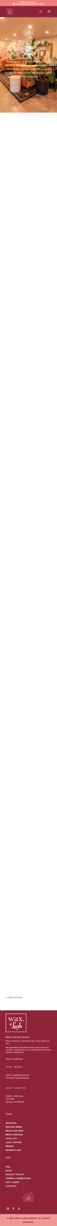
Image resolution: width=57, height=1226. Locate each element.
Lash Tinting (14, 1142)
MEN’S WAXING (14, 1134)
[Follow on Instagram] (8, 1208)
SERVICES (11, 1123)
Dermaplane (13, 1150)
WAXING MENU (14, 1127)
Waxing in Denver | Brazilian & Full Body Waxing (28, 511)
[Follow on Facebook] (13, 1208)
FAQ (8, 1166)
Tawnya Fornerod (22, 162)
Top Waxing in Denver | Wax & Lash (26, 685)
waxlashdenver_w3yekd (26, 250)
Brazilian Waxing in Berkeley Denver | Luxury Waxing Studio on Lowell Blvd (27, 598)
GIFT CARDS (12, 1182)
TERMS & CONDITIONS (18, 1178)
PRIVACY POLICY (15, 1174)
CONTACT (11, 1186)
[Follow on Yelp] (19, 1208)
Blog (9, 1170)
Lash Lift (11, 1138)
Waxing (14, 166)
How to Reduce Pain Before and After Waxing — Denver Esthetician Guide (26, 158)
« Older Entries (14, 997)
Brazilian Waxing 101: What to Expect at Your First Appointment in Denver (27, 859)
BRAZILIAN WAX (15, 1130)
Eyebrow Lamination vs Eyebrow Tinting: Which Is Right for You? (28, 771)
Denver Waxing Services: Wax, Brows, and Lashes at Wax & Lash (26, 946)
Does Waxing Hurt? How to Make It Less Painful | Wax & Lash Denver (28, 423)
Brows (10, 1146)
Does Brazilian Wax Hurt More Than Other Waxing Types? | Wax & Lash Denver (26, 334)
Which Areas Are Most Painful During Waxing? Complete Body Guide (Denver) (28, 246)
